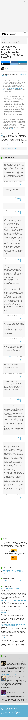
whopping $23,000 (12, 128)
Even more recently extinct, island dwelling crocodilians (11, 659)
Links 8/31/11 (4, 612)
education (14, 148)
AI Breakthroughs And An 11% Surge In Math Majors (14, 571)
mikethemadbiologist (6, 39)
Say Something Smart (6, 689)
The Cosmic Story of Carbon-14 (8, 674)
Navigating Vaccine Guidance (8, 573)
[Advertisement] (14, 16)
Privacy (22, 708)
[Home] (9, 34)
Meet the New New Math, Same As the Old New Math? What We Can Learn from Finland (13, 625)
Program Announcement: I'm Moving (10, 588)
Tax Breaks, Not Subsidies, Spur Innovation (11, 570)
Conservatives (8, 148)
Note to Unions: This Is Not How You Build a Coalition (13, 600)
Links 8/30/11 (4, 637)
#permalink (19, 182)
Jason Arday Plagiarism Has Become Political (12, 580)
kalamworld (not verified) (10, 356)
